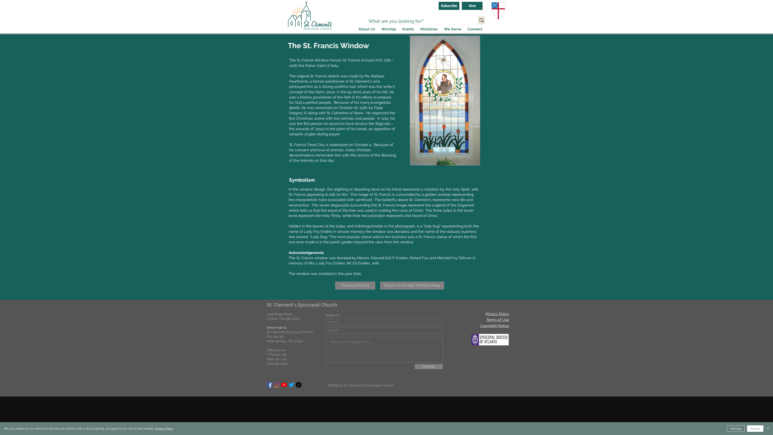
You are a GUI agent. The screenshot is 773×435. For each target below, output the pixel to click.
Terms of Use (497, 320)
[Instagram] (277, 385)
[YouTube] (284, 385)
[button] (366, 29)
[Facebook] (269, 385)
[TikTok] (298, 385)
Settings (735, 428)
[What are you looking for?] (481, 20)
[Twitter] (291, 385)
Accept (755, 428)
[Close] (768, 428)
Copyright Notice (494, 326)
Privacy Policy (497, 314)
